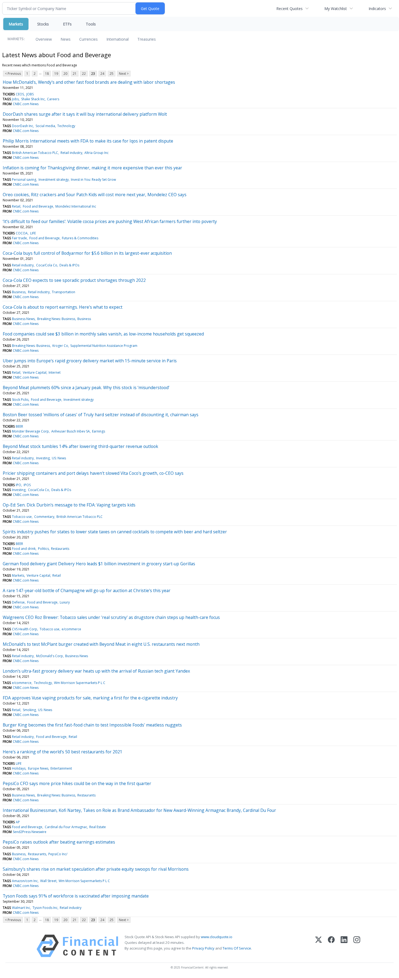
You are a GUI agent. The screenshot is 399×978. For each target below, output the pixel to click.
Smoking (29, 710)
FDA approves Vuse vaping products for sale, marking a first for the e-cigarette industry (90, 698)
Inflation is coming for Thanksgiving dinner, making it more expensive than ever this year (92, 168)
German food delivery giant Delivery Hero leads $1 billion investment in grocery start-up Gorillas (99, 564)
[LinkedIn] (344, 946)
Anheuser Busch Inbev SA (70, 431)
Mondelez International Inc (75, 206)
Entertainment (61, 768)
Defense (18, 602)
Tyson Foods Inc (45, 907)
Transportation (63, 292)
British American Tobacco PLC (35, 152)
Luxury (65, 602)
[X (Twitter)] (318, 946)
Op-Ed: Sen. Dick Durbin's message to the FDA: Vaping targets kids (69, 505)
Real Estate (97, 827)
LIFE (33, 233)
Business (19, 292)
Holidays (19, 768)
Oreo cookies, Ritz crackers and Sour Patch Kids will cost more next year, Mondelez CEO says (94, 195)
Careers (53, 99)
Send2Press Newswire (29, 831)
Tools (91, 24)
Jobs (15, 99)
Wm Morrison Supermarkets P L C (79, 682)
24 (102, 73)
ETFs (67, 24)
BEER (19, 426)
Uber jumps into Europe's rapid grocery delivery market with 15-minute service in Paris (90, 361)
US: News (59, 458)
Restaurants (60, 548)
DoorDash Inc (22, 126)
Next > (124, 73)
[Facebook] (331, 946)
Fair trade (19, 238)
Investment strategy (54, 179)
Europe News (38, 768)
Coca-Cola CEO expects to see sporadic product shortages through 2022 (74, 280)
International (117, 39)
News (66, 39)
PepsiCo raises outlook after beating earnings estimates (59, 842)
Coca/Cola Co (46, 265)
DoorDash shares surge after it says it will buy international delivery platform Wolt (85, 114)
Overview (44, 39)
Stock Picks (20, 399)
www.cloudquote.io (216, 936)
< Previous (13, 73)
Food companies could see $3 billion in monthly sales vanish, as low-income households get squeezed (103, 334)
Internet (55, 372)
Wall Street (48, 881)
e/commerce (71, 629)
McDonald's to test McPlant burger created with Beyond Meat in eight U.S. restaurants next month (101, 644)
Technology (66, 126)
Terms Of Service (237, 948)
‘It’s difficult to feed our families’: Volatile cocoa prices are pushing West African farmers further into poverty (110, 221)
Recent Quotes (289, 8)
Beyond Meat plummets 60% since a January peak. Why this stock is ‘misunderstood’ (86, 387)
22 (84, 73)
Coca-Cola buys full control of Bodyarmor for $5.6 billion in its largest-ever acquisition (87, 253)
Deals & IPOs (69, 265)
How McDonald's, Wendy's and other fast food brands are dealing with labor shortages (89, 82)
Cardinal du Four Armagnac (66, 827)
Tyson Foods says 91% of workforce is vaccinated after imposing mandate (76, 896)
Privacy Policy (203, 948)
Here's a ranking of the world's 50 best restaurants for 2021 (62, 752)
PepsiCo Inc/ (57, 854)
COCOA (22, 233)
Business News (23, 319)
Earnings (98, 431)
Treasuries (146, 39)
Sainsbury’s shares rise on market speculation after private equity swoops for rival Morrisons (96, 869)
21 (75, 73)
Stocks (43, 24)
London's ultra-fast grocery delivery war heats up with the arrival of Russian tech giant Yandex (96, 671)
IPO (18, 485)
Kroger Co (60, 345)
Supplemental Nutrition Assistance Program (103, 345)
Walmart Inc (21, 907)
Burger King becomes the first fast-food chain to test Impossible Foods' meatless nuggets (92, 725)
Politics (43, 548)
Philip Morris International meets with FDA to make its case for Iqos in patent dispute (88, 141)
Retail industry (71, 152)
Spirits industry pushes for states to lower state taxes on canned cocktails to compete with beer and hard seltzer (115, 532)
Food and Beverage (38, 206)
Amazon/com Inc (25, 881)
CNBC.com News (26, 104)
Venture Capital (34, 372)
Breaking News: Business (56, 319)
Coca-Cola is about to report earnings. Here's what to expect (62, 307)
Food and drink (24, 548)
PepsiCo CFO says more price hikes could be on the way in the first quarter (77, 783)
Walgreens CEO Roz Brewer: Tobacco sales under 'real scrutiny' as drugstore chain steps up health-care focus (111, 617)
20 (65, 73)
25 (111, 73)
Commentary (44, 516)
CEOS (20, 94)
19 (56, 73)
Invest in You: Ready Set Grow (93, 179)
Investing (43, 458)
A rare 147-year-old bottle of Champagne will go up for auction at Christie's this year (86, 590)
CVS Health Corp (24, 629)
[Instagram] (356, 946)
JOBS (30, 94)
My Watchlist (335, 8)
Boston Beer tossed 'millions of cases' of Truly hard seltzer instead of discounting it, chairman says (100, 415)
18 (47, 73)
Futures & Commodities (80, 238)
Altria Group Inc (96, 152)
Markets (16, 24)
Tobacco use (22, 516)
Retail (16, 206)
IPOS (27, 485)
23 (93, 73)
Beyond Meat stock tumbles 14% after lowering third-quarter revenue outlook (80, 446)
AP (18, 822)
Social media (45, 126)
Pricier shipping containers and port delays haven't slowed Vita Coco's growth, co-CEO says (93, 473)
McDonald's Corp (49, 656)
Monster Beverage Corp (30, 431)
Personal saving (24, 179)
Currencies (88, 39)
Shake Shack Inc (33, 99)
